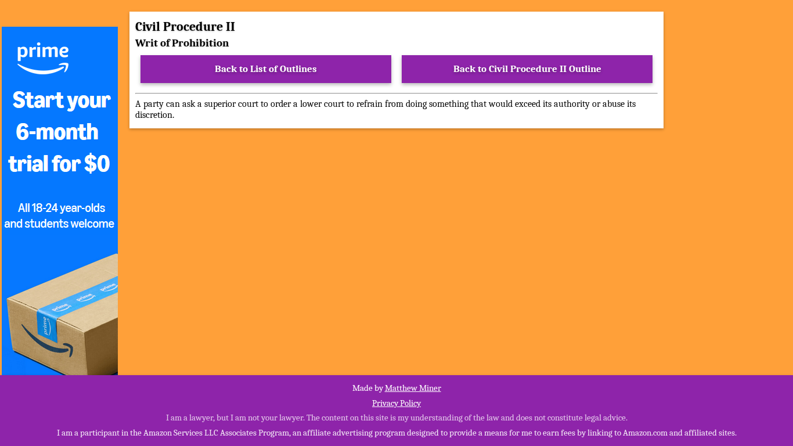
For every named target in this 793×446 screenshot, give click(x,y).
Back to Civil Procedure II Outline (527, 68)
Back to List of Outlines (266, 68)
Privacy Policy (396, 403)
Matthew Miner (413, 388)
